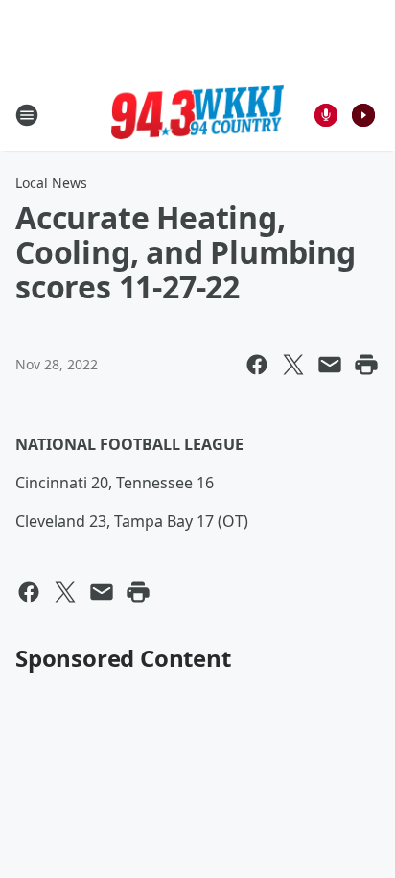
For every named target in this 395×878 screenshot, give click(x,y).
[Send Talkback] (325, 115)
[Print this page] (366, 364)
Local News (51, 183)
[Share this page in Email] (329, 364)
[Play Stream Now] (363, 115)
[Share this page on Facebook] (257, 364)
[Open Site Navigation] (26, 115)
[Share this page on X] (293, 364)
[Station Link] (197, 115)
